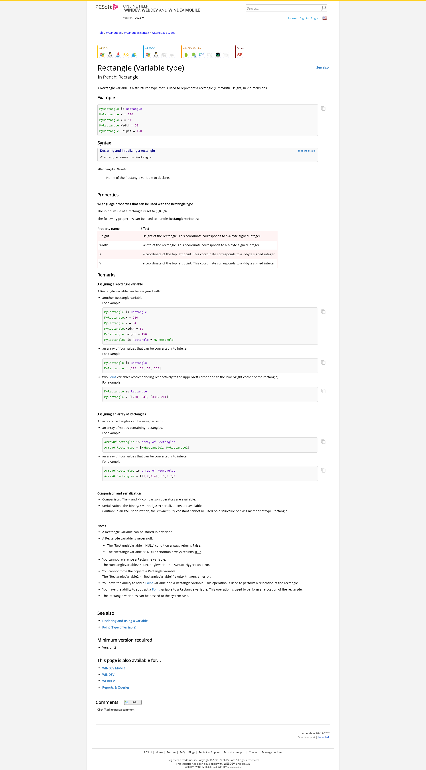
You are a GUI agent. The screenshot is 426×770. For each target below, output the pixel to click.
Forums (171, 752)
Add (134, 702)
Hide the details (306, 150)
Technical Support (210, 752)
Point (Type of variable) (119, 627)
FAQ (182, 752)
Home (292, 18)
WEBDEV (108, 681)
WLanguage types (163, 33)
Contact (253, 752)
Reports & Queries (116, 687)
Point (112, 377)
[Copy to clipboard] (323, 109)
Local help (324, 737)
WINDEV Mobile (113, 668)
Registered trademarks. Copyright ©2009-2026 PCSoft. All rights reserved (213, 760)
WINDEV (108, 674)
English (315, 18)
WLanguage (114, 33)
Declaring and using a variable (125, 621)
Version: (128, 18)
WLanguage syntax (136, 33)
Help (100, 33)
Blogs (191, 752)
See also (322, 67)
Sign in (304, 18)
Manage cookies (272, 752)
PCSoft (148, 752)
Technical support (234, 752)
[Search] (323, 8)
